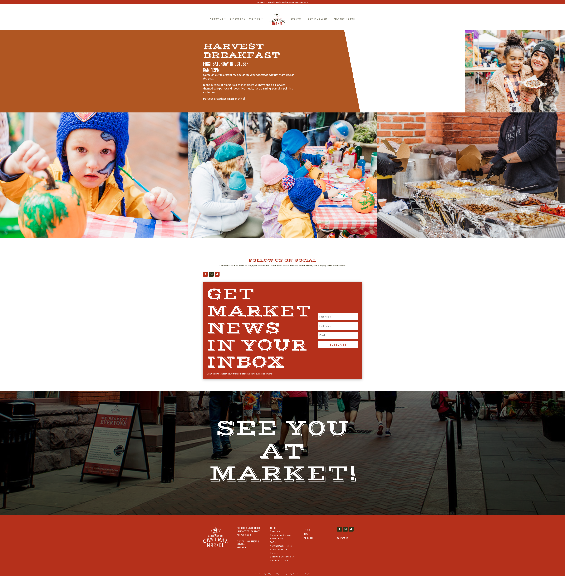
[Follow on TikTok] (217, 274)
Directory (237, 19)
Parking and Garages (281, 535)
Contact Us (342, 538)
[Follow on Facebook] (205, 274)
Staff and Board (278, 549)
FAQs (273, 542)
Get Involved (317, 19)
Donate (307, 533)
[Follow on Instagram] (211, 274)
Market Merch (344, 19)
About (273, 528)
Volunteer (308, 538)
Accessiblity (276, 538)
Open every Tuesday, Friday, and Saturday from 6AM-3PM (282, 2)
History (274, 553)
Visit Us (255, 19)
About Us (216, 19)
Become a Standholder (282, 557)
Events (295, 19)
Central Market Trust (281, 546)
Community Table (279, 560)
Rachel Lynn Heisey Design (282, 574)
